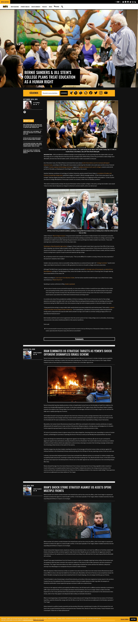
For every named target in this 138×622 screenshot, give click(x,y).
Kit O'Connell (36, 102)
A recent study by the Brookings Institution (61, 167)
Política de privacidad (38, 620)
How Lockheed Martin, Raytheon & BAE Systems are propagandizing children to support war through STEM (32, 126)
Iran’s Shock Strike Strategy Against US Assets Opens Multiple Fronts (77, 489)
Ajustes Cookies (124, 619)
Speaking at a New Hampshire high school (55, 246)
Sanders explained (70, 284)
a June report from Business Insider (64, 277)
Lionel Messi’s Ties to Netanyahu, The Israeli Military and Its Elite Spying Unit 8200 (32, 132)
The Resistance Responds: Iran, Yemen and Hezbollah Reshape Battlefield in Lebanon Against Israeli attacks (32, 144)
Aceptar (133, 619)
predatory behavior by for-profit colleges (90, 167)
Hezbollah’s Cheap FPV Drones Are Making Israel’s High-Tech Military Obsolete (31, 151)
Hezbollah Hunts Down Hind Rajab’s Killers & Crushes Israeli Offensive (32, 138)
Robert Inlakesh (37, 352)
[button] (118, 2)
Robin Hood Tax (57, 280)
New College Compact (59, 236)
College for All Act (102, 263)
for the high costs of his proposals (94, 269)
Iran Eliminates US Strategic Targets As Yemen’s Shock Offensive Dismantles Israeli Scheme (78, 352)
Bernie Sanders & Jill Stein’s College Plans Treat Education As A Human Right (49, 76)
